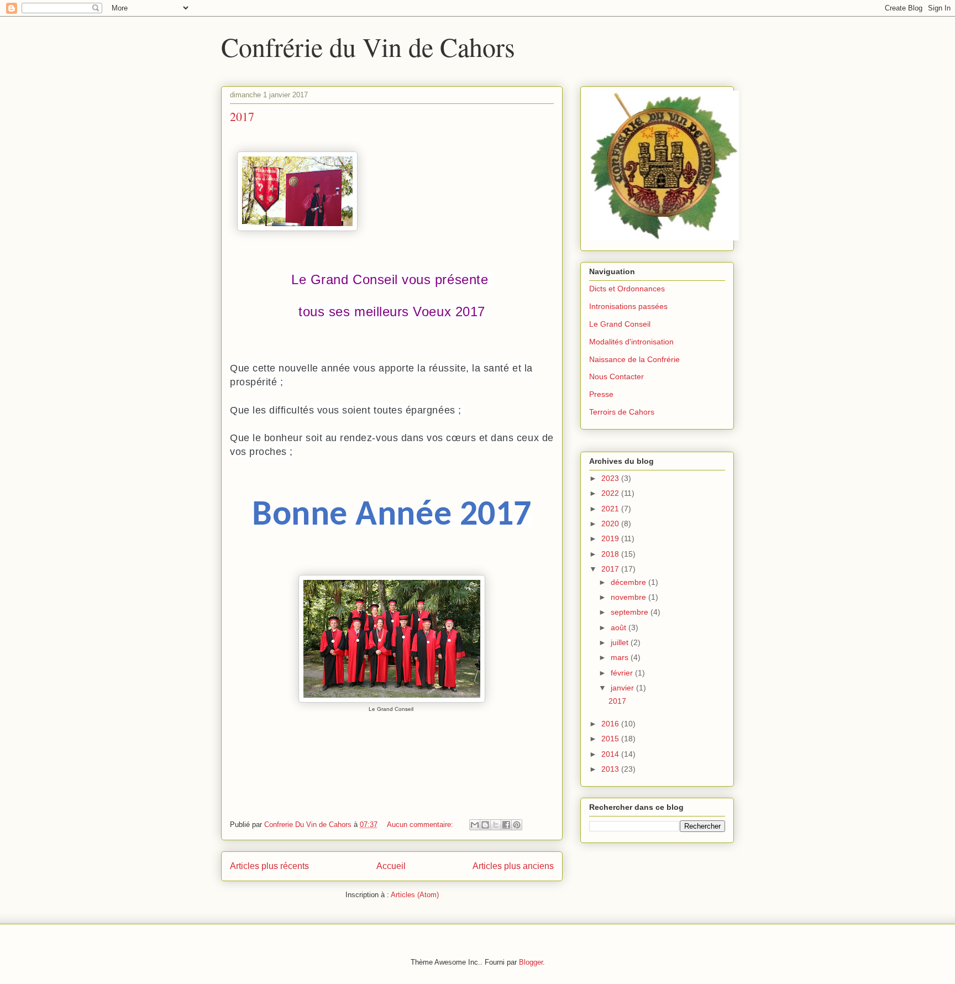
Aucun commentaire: (421, 824)
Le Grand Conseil (619, 324)
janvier (623, 687)
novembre (629, 597)
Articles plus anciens (513, 866)
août (619, 627)
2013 (611, 769)
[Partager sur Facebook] (506, 824)
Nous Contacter (616, 376)
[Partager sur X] (495, 824)
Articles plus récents (269, 866)
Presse (601, 394)
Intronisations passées (628, 306)
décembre (629, 582)
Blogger (531, 962)
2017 (242, 116)
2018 (611, 553)
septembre (630, 612)
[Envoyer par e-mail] (474, 824)
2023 (611, 478)
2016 (611, 723)
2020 (611, 523)
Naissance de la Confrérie (634, 359)
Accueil (391, 866)
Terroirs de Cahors (621, 411)
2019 (611, 538)
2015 (611, 738)
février (623, 672)
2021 (611, 508)
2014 (611, 754)
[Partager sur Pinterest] (516, 824)
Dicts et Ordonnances (627, 288)
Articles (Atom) (415, 895)
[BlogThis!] (485, 824)
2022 (611, 493)
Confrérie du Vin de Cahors (368, 46)
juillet (621, 642)
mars (621, 657)
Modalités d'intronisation (631, 341)
